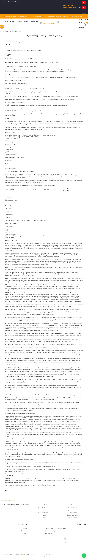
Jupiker (21, 554)
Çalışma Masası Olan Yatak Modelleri (55, 528)
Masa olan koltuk (49, 533)
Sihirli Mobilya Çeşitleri (51, 531)
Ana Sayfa (3, 31)
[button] (84, 8)
